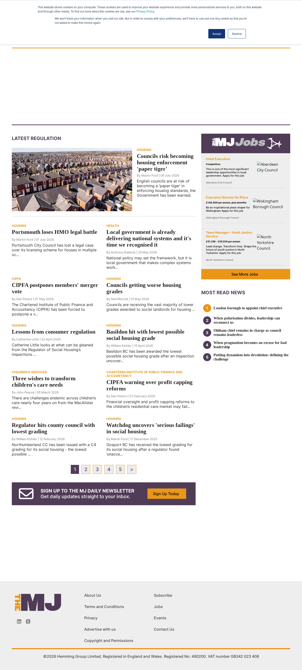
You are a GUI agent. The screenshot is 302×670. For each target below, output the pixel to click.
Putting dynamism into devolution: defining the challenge (251, 357)
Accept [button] (216, 34)
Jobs (158, 606)
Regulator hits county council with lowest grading (53, 428)
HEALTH (112, 225)
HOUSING (144, 150)
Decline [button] (237, 34)
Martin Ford (149, 175)
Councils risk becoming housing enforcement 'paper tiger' (165, 162)
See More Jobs (244, 274)
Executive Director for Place (227, 197)
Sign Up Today (166, 493)
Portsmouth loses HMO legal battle (54, 232)
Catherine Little (27, 339)
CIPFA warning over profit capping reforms (149, 385)
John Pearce (25, 392)
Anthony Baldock (123, 252)
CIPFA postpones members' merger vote (55, 288)
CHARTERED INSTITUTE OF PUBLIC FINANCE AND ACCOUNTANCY (144, 374)
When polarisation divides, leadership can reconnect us (247, 320)
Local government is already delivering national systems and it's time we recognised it (148, 238)
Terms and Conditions (104, 606)
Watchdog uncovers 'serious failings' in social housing (150, 428)
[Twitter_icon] (28, 621)
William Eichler (121, 345)
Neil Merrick (119, 299)
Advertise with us (100, 629)
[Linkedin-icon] (19, 621)
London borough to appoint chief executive (248, 308)
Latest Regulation (36, 138)
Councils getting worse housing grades (143, 288)
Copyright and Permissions (108, 640)
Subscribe (163, 595)
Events (160, 618)
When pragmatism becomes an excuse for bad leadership (250, 345)
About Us (92, 595)
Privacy (90, 618)
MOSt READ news (223, 292)
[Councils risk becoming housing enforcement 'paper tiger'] (72, 179)
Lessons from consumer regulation (53, 332)
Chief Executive (218, 159)
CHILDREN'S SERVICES (29, 372)
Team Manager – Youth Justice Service (229, 234)
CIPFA (16, 279)
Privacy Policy (145, 11)
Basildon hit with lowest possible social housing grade (145, 335)
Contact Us (164, 629)
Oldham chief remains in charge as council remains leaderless (247, 332)
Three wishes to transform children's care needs (44, 381)
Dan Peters (24, 299)
